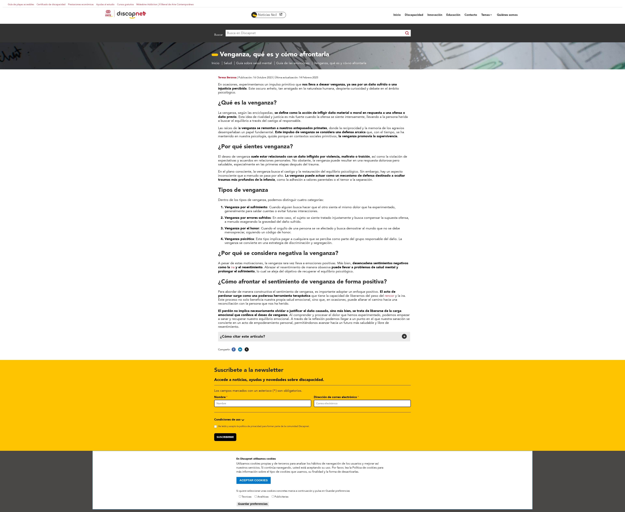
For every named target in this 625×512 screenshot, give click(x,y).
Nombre (220, 397)
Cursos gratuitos (125, 4)
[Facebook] (234, 349)
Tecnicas (246, 496)
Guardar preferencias (253, 503)
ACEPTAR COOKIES (253, 480)
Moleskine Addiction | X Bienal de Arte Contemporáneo (165, 4)
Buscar (218, 34)
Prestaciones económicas (81, 4)
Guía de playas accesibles (21, 4)
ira (233, 267)
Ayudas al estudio (105, 4)
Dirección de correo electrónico (335, 397)
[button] (314, 336)
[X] (247, 349)
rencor (390, 296)
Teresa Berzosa (227, 77)
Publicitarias (281, 496)
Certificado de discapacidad (51, 4)
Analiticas (263, 496)
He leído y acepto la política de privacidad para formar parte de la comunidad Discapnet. (264, 426)
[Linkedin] (240, 349)
